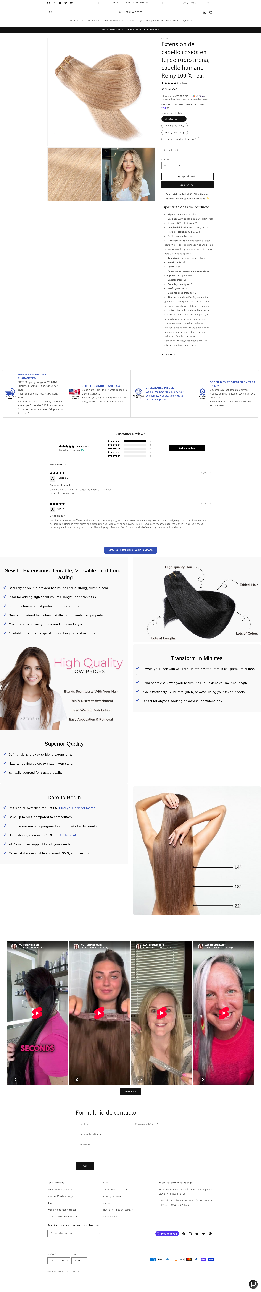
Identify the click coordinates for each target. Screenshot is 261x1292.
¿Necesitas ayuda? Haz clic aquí (176, 1182)
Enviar (84, 1165)
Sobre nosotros (55, 1182)
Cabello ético (110, 1216)
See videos (130, 1091)
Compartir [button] (170, 354)
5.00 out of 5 (82, 446)
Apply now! (67, 835)
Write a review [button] (187, 448)
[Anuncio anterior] (98, 3)
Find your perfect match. (77, 808)
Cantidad (165, 159)
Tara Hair (57, 1271)
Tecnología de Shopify (70, 1271)
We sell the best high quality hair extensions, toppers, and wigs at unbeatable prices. (165, 396)
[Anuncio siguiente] (162, 3)
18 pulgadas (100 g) (174, 125)
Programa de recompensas (61, 1209)
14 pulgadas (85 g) (174, 118)
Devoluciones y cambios (60, 1189)
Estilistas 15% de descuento (62, 1216)
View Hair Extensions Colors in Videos (131, 550)
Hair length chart (169, 150)
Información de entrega (60, 1196)
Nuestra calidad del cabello (118, 1209)
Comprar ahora (187, 184)
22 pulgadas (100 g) (175, 132)
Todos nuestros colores (116, 1189)
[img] (57, 473)
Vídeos (107, 1202)
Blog (49, 1202)
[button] (50, 12)
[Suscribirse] (98, 1233)
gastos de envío (171, 99)
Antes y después (112, 1196)
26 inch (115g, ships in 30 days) (180, 139)
